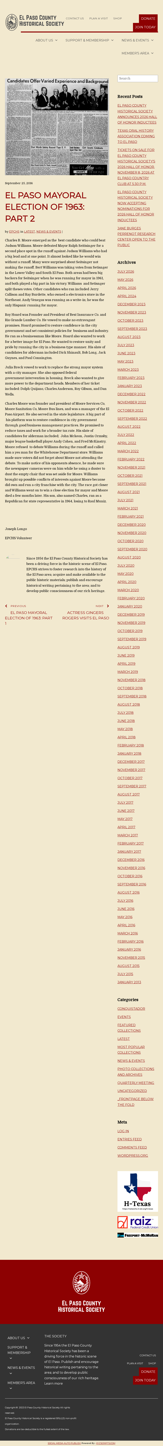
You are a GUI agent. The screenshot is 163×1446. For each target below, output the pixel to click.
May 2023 (125, 361)
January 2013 (129, 982)
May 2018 (125, 729)
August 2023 (129, 337)
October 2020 (130, 541)
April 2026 (126, 288)
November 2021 (131, 467)
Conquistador (131, 1009)
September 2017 (131, 786)
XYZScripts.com (105, 1443)
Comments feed (132, 1147)
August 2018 (128, 704)
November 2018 (131, 680)
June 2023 (126, 353)
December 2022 (131, 394)
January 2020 (129, 606)
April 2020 (126, 582)
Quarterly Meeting (135, 1083)
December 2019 (131, 615)
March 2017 (127, 835)
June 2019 (126, 655)
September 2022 (132, 419)
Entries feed (129, 1139)
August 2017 (128, 794)
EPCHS (14, 231)
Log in (123, 1131)
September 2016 (131, 884)
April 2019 (126, 664)
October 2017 (130, 778)
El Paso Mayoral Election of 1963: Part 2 (45, 207)
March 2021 (127, 508)
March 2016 (127, 933)
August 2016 (128, 892)
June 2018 (126, 721)
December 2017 (131, 762)
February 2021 (130, 516)
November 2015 (131, 958)
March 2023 (128, 370)
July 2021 (125, 500)
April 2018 (126, 737)
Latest (29, 231)
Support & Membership (87, 40)
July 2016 (125, 901)
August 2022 (129, 427)
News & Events (135, 40)
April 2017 (126, 827)
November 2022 (131, 402)
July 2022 (125, 435)
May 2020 (125, 574)
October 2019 (130, 631)
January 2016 (129, 949)
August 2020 (129, 557)
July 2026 (125, 271)
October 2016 (129, 876)
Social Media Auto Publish (64, 1443)
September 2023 (132, 329)
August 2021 (128, 492)
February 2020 (131, 598)
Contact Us (75, 18)
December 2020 (131, 525)
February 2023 (131, 378)
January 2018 (129, 753)
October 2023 (130, 321)
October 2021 (130, 476)
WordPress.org (132, 1156)
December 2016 (131, 860)
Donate (148, 19)
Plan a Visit (98, 18)
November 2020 (131, 533)
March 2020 (128, 590)
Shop (117, 18)
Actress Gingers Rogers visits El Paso (85, 612)
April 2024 (126, 296)
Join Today (145, 27)
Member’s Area (135, 53)
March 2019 (127, 672)
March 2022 (128, 451)
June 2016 (125, 909)
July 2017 (125, 803)
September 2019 (131, 639)
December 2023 (131, 304)
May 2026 (125, 280)
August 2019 (128, 647)
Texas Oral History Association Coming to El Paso (136, 136)
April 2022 (126, 443)
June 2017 (126, 811)
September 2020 (132, 549)
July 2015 (125, 974)
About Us (44, 40)
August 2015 (128, 966)
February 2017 (130, 843)
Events (124, 1017)
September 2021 (131, 484)
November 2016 (131, 868)
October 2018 (130, 688)
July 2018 (125, 713)
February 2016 (130, 941)
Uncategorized (132, 1091)
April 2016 (126, 925)
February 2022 (131, 459)
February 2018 (130, 745)
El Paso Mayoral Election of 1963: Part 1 (29, 615)
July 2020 (125, 566)
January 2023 (129, 386)
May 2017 (125, 819)
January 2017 (129, 852)
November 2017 (131, 770)
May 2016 (124, 917)
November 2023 (131, 312)
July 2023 (125, 345)
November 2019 (131, 623)
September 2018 (132, 696)
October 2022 (130, 410)
